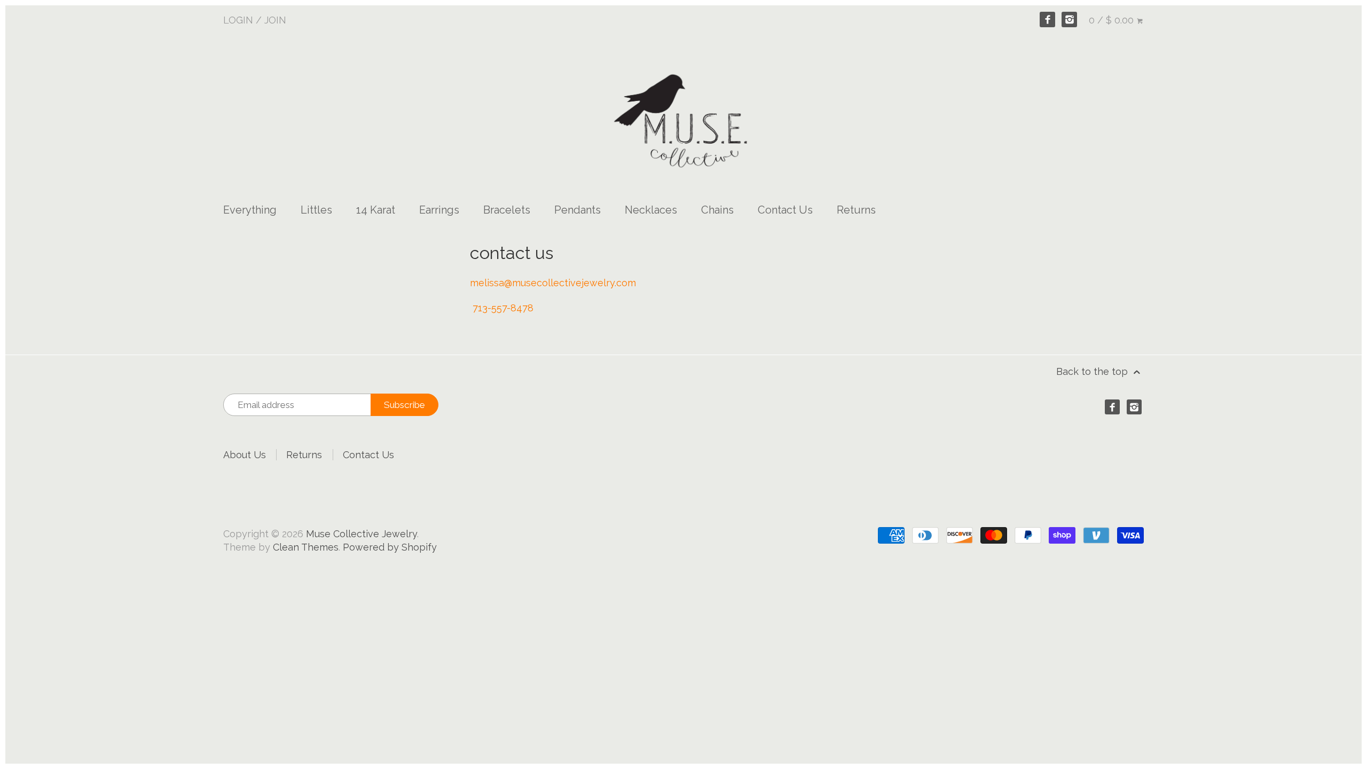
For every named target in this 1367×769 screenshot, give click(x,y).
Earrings (439, 209)
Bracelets (506, 209)
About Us (244, 454)
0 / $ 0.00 (1112, 20)
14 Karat (375, 209)
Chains (717, 209)
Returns (856, 209)
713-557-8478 (503, 307)
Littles (316, 209)
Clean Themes (306, 547)
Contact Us (785, 209)
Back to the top (1093, 371)
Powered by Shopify (390, 547)
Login (238, 20)
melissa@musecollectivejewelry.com (553, 282)
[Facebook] (1047, 19)
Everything (250, 209)
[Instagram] (1069, 19)
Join (275, 20)
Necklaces (651, 209)
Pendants (577, 209)
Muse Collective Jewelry (361, 533)
